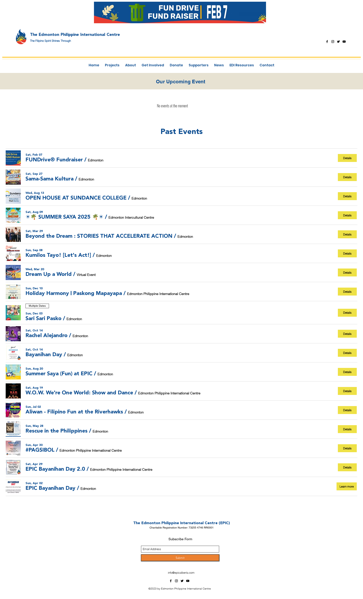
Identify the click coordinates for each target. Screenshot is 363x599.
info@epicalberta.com (181, 572)
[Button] (182, 12)
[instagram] (333, 41)
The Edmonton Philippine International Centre (75, 34)
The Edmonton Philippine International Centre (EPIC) (181, 523)
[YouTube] (344, 41)
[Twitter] (338, 41)
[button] (54, 159)
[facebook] (327, 41)
